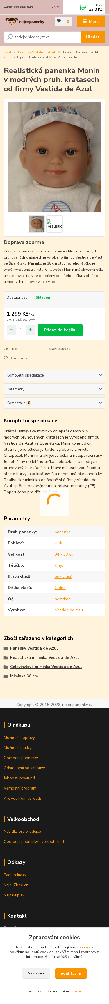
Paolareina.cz (15, 875)
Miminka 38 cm (24, 676)
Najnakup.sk (14, 895)
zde (77, 991)
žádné (60, 587)
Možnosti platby (17, 747)
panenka (63, 532)
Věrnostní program (20, 788)
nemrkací (63, 599)
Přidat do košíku (60, 330)
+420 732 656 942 (18, 7)
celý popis (51, 281)
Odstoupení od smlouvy (24, 768)
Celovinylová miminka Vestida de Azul (46, 667)
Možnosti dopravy (19, 737)
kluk (58, 543)
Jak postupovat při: (20, 778)
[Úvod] (25, 21)
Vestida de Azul (69, 610)
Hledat (93, 37)
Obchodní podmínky (21, 758)
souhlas (83, 947)
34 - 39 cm (64, 554)
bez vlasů (63, 576)
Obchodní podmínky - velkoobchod (34, 841)
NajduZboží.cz (16, 885)
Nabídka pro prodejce (22, 831)
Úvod (7, 52)
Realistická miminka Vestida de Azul (44, 657)
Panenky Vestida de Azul (36, 52)
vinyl (59, 565)
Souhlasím (70, 973)
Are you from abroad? (22, 798)
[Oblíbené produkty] (59, 21)
